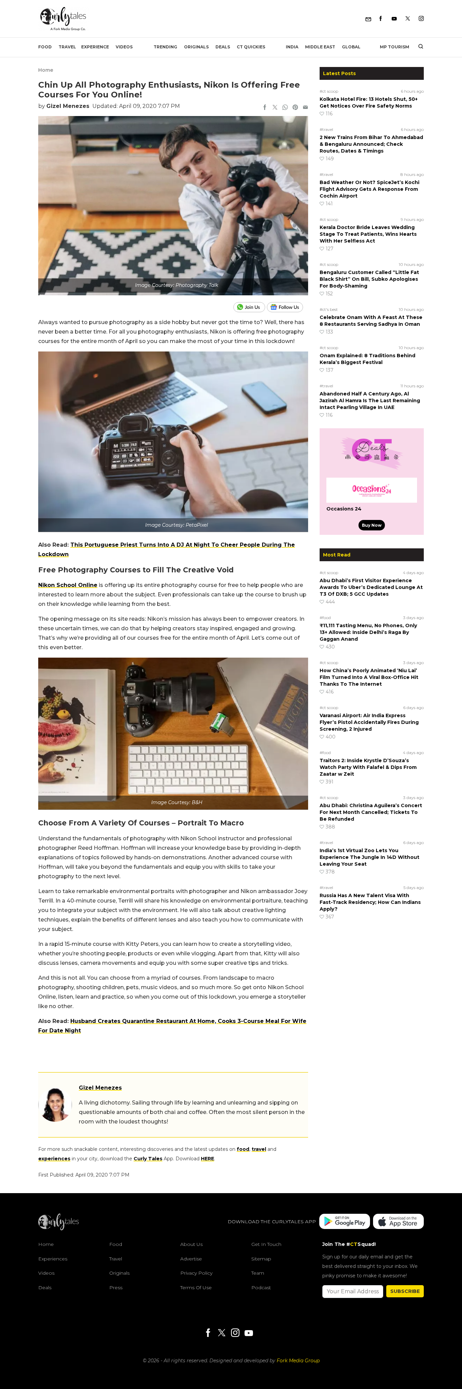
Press (115, 1287)
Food (45, 46)
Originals (196, 46)
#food (325, 617)
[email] (305, 108)
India (292, 46)
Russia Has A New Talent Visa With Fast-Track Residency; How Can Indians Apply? (370, 902)
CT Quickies (251, 46)
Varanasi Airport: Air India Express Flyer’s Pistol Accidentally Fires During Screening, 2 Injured (369, 722)
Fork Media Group (298, 1361)
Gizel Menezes (67, 106)
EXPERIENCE (95, 46)
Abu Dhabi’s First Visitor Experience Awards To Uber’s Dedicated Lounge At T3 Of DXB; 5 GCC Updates (371, 587)
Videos (124, 46)
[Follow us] (287, 307)
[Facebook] (380, 19)
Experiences (52, 1258)
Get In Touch (266, 1244)
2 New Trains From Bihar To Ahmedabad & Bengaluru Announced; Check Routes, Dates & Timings (371, 144)
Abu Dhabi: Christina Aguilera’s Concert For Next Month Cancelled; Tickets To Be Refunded (371, 812)
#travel (326, 129)
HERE (207, 1159)
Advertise (191, 1258)
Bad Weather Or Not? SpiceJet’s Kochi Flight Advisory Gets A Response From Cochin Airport (369, 189)
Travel (67, 46)
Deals (222, 46)
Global (351, 46)
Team (257, 1273)
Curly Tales (148, 1159)
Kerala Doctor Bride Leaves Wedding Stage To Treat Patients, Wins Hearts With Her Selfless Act (368, 234)
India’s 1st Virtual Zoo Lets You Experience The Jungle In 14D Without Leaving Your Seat (369, 857)
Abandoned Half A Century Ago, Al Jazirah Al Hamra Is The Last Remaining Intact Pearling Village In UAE (370, 400)
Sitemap (261, 1258)
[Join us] (250, 307)
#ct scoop (329, 91)
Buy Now (372, 525)
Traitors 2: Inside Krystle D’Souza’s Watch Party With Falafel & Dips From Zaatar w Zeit (368, 767)
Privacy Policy (196, 1273)
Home (45, 70)
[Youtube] (394, 19)
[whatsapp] (285, 108)
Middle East (320, 46)
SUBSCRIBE (405, 1291)
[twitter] (275, 108)
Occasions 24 (344, 509)
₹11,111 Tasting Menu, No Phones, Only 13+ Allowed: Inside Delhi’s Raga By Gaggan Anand (368, 632)
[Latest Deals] (372, 469)
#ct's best (329, 309)
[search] (418, 47)
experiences (54, 1159)
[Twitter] (407, 19)
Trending (165, 46)
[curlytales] (58, 1229)
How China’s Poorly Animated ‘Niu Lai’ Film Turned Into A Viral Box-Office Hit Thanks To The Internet (369, 677)
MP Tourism (394, 46)
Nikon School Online (67, 585)
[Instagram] (421, 19)
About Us (191, 1244)
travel (259, 1149)
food (243, 1149)
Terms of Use (196, 1287)
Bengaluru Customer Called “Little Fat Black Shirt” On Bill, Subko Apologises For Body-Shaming (369, 279)
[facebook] (265, 108)
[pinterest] (295, 108)
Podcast (261, 1287)
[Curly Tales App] (344, 1221)
